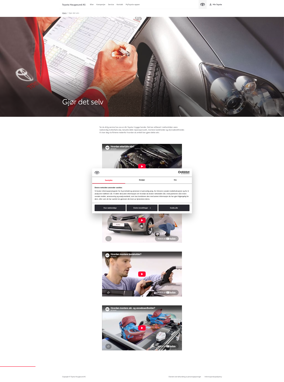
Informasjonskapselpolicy (213, 377)
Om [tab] (175, 180)
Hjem (64, 13)
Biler (92, 4)
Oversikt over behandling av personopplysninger (185, 377)
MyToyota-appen (133, 4)
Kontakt (120, 4)
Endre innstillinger (140, 208)
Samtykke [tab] (109, 180)
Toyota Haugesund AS (74, 4)
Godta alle (174, 208)
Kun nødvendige (110, 208)
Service (111, 4)
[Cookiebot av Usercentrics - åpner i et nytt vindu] (179, 172)
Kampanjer (100, 4)
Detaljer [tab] (142, 180)
